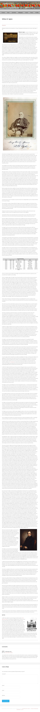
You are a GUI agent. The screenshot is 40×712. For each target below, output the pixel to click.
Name (3, 685)
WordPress (19, 709)
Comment (4, 673)
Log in (22, 709)
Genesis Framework (34, 708)
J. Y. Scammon (12, 361)
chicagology (20, 6)
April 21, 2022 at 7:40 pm (8, 652)
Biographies (4, 25)
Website (3, 695)
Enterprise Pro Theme (26, 708)
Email (3, 690)
